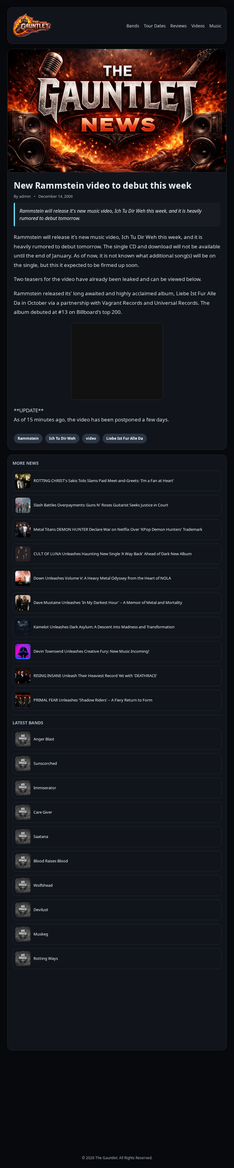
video (91, 438)
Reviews (178, 26)
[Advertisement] (117, 1097)
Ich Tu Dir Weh (62, 438)
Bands (132, 26)
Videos (198, 26)
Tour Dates (155, 26)
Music (215, 26)
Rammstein (28, 438)
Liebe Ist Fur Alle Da (124, 438)
